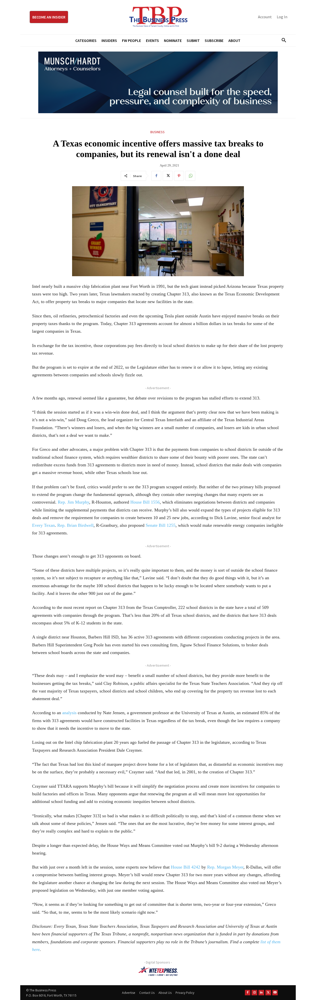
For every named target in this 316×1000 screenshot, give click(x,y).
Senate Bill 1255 (161, 525)
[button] (282, 40)
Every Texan (43, 525)
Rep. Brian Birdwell (75, 525)
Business (157, 132)
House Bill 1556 (145, 502)
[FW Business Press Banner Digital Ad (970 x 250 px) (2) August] (158, 82)
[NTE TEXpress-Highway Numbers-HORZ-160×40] (158, 971)
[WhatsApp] (190, 176)
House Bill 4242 (185, 867)
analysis (69, 712)
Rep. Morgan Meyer (225, 867)
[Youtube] (275, 993)
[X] (168, 176)
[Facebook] (156, 176)
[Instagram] (254, 993)
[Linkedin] (261, 993)
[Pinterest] (179, 176)
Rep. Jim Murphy (73, 502)
